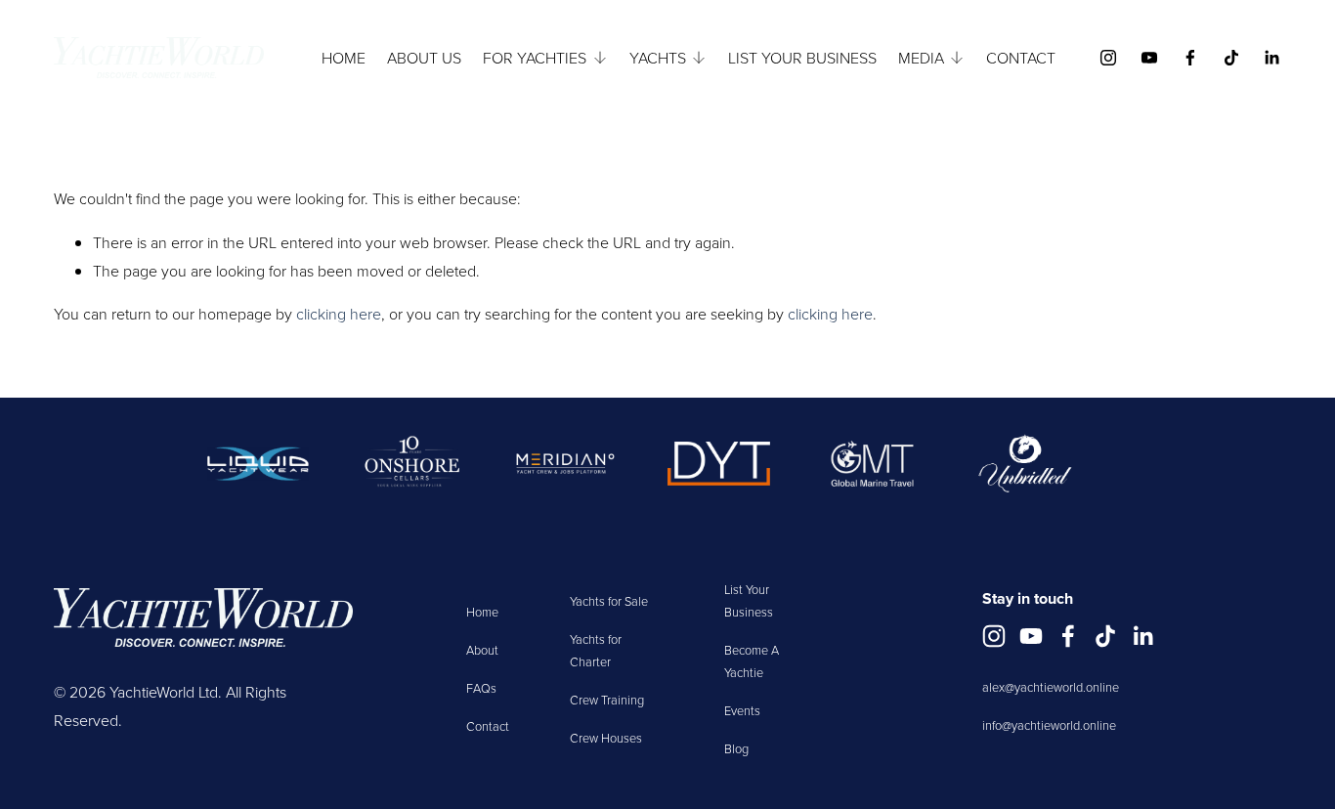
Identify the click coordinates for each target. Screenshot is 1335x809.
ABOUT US (424, 57)
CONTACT (1020, 57)
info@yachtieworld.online (1049, 725)
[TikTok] (1231, 57)
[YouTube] (1149, 57)
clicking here (338, 313)
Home (482, 611)
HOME (344, 57)
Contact (487, 726)
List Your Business (748, 600)
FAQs (481, 688)
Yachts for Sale (609, 601)
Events (742, 710)
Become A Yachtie (751, 661)
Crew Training (607, 699)
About (482, 650)
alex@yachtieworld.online (1050, 687)
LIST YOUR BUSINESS (802, 57)
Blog (736, 748)
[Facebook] (1190, 57)
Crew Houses (606, 737)
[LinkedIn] (1271, 57)
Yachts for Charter (596, 650)
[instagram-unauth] (1108, 57)
